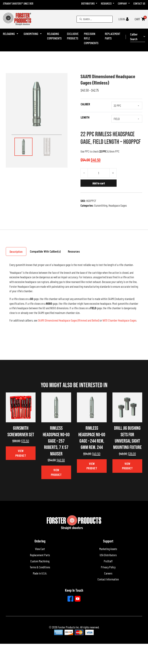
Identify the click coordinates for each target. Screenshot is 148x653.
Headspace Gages (117, 205)
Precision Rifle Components (91, 38)
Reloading (9, 33)
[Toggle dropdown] (96, 3)
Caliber (85, 104)
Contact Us (139, 3)
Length (85, 117)
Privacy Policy (108, 567)
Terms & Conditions (40, 567)
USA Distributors (108, 555)
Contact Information (108, 579)
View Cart (40, 549)
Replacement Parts (112, 36)
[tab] (16, 251)
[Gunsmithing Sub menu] (41, 33)
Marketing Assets (108, 549)
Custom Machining (39, 561)
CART (137, 19)
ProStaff (108, 561)
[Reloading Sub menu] (17, 33)
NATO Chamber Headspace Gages (119, 320)
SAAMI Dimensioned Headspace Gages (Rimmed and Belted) (68, 320)
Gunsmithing (31, 33)
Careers (108, 573)
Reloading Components (54, 36)
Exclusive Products (73, 36)
